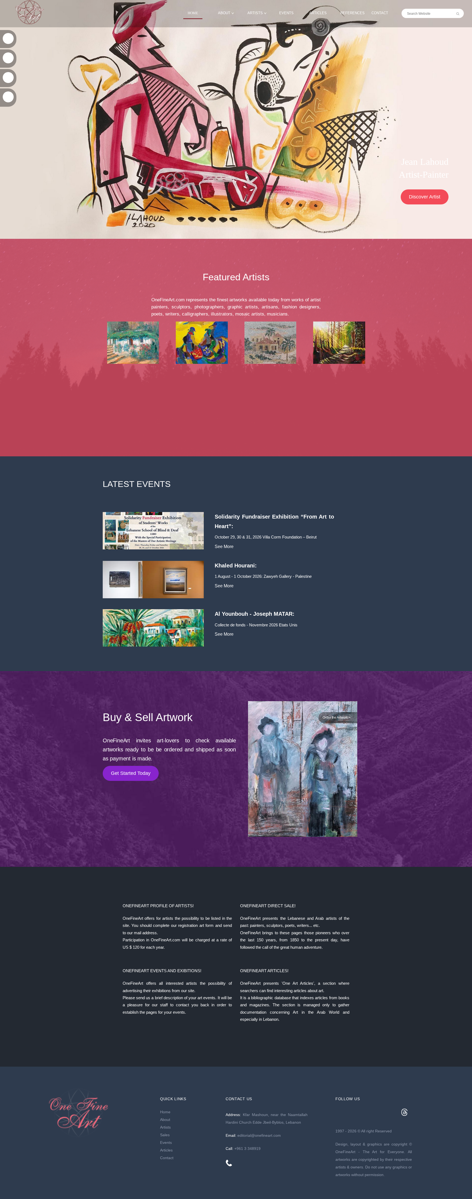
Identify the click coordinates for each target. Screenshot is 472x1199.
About (224, 13)
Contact (379, 13)
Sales (165, 1135)
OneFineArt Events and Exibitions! (162, 970)
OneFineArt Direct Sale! (268, 905)
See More (224, 546)
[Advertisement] (236, 410)
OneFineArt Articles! (264, 970)
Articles (318, 13)
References (352, 13)
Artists (255, 13)
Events (286, 13)
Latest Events (137, 484)
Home (193, 13)
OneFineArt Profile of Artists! (158, 905)
